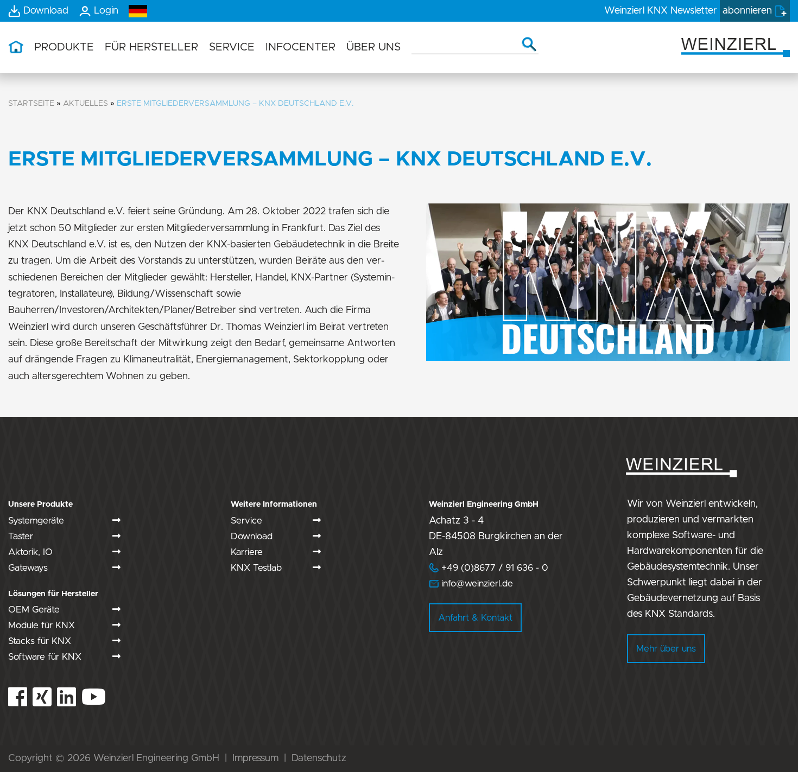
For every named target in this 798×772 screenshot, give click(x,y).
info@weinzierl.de (476, 583)
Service (246, 520)
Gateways (28, 567)
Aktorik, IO (30, 552)
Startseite (31, 103)
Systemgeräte (36, 520)
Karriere (247, 552)
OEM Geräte (34, 609)
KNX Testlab (256, 567)
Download (252, 536)
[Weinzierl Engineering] (735, 46)
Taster (20, 536)
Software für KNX (44, 656)
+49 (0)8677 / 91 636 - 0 (489, 567)
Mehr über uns (666, 648)
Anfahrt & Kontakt (475, 617)
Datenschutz (319, 758)
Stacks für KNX (39, 641)
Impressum (255, 758)
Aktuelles (85, 103)
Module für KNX (41, 625)
